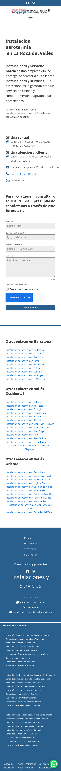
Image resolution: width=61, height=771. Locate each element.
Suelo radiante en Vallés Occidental (21, 698)
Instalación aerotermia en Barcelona (21, 650)
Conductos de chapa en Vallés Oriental (22, 741)
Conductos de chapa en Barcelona (20, 661)
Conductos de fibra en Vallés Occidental (23, 694)
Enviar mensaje (31, 307)
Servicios (30, 549)
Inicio (28, 537)
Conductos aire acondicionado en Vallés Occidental (28, 679)
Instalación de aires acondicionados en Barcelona (27, 635)
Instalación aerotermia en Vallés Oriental (23, 730)
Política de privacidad (8, 765)
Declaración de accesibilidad (46, 765)
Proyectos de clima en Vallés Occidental (23, 705)
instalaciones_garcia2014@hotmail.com (35, 167)
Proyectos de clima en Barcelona (20, 665)
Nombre (10, 221)
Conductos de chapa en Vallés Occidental (23, 701)
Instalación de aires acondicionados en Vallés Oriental (29, 715)
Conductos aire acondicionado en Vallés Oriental (27, 718)
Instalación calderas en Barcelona (20, 642)
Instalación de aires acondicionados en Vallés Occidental (30, 675)
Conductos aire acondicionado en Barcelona (25, 639)
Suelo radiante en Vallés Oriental (20, 737)
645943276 (18, 180)
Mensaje (9, 256)
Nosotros (30, 543)
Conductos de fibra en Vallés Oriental (22, 733)
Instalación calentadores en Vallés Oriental (24, 726)
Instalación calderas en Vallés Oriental (22, 722)
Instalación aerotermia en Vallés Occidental (24, 690)
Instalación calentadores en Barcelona (22, 646)
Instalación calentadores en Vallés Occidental (25, 686)
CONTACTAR (30, 597)
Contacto (30, 554)
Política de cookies (30, 765)
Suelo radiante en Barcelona (18, 658)
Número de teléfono (15, 244)
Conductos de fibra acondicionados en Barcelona (27, 654)
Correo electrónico (15, 233)
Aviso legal (20, 765)
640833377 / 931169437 (25, 174)
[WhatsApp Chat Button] (54, 764)
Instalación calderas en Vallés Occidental (23, 682)
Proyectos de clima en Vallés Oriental (22, 745)
